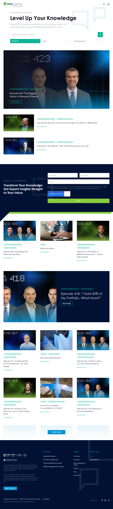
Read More (16, 102)
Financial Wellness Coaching (52, 463)
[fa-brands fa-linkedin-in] (105, 500)
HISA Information (47, 248)
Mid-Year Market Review (50, 358)
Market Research (54, 354)
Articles (43, 354)
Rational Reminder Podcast (19, 89)
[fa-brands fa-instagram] (108, 500)
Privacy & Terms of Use (10, 499)
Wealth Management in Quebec (53, 466)
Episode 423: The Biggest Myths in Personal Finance (24, 94)
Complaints (46, 499)
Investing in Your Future (65, 119)
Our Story (76, 456)
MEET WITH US (10, 488)
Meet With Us (94, 460)
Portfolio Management (50, 460)
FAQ (74, 472)
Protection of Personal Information (29, 499)
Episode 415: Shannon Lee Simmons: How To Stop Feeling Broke (16, 411)
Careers (75, 468)
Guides (43, 244)
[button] (108, 4)
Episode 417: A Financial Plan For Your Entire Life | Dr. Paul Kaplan (16, 363)
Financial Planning (36, 89)
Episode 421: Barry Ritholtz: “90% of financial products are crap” (63, 146)
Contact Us (77, 475)
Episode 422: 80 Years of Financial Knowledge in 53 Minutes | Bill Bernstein (67, 123)
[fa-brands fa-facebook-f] (102, 500)
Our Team (76, 460)
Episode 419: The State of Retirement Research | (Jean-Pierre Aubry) (90, 254)
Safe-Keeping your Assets (79, 464)
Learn (92, 456)
